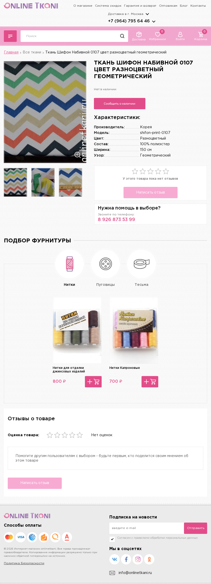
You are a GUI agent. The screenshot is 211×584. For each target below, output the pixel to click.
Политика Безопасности (24, 563)
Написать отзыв (150, 192)
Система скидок (108, 5)
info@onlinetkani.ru (135, 572)
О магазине (82, 5)
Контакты (198, 5)
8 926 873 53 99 (116, 220)
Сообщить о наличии (119, 103)
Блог (184, 5)
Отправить (195, 528)
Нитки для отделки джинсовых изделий (69, 370)
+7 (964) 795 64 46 (129, 21)
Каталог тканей (10, 36)
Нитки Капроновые (124, 368)
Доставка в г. (125, 14)
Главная (11, 52)
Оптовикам (168, 5)
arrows (154, 21)
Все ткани (32, 52)
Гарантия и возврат (140, 5)
